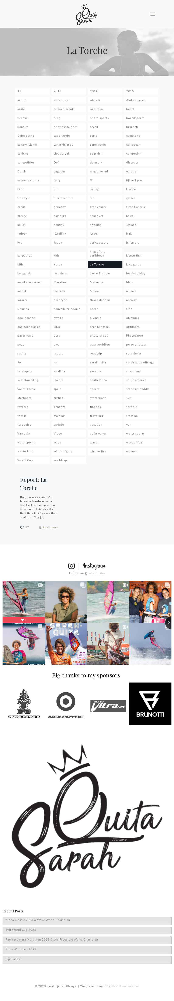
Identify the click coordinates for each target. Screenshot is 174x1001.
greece (22, 216)
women (131, 451)
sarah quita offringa (140, 362)
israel (94, 233)
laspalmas (61, 273)
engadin (59, 171)
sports (94, 389)
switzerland (98, 398)
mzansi (22, 300)
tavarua (22, 407)
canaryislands (63, 144)
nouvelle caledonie (67, 309)
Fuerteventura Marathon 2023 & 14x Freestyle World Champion (52, 939)
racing (21, 353)
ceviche (22, 153)
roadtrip (96, 353)
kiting (21, 264)
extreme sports (28, 180)
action (21, 100)
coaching (96, 153)
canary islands (27, 144)
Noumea (23, 309)
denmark (96, 162)
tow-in (22, 415)
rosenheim (133, 353)
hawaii (130, 216)
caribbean (133, 144)
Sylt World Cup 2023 (21, 929)
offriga (58, 318)
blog (57, 118)
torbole (131, 407)
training (59, 415)
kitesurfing (134, 255)
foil (56, 189)
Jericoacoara (99, 242)
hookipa (96, 225)
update (59, 424)
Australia (96, 109)
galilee (131, 198)
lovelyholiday (136, 273)
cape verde (98, 144)
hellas (21, 225)
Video (58, 433)
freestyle (23, 198)
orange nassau (100, 326)
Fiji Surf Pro (14, 959)
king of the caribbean (97, 253)
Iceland (131, 225)
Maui (129, 282)
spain (57, 389)
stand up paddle (138, 389)
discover (132, 162)
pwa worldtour (100, 344)
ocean (94, 309)
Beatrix (22, 118)
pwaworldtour (136, 344)
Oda (129, 309)
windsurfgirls (63, 451)
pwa (57, 344)
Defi (57, 162)
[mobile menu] (152, 14)
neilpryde (60, 300)
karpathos (24, 255)
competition (26, 162)
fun (92, 198)
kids (57, 255)
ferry (57, 180)
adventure (61, 100)
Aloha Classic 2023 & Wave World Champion (38, 920)
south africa (98, 380)
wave (57, 442)
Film (20, 189)
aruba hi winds (64, 109)
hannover (96, 216)
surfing (58, 398)
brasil (94, 127)
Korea (58, 264)
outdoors (133, 326)
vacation (96, 424)
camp (94, 135)
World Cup (25, 460)
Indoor (22, 233)
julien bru (133, 242)
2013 (57, 91)
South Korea (26, 389)
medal (21, 291)
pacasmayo (25, 335)
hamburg (60, 216)
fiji (92, 180)
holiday (59, 225)
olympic (95, 318)
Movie (94, 291)
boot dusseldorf (65, 127)
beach (130, 109)
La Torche (97, 264)
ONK (57, 326)
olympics (132, 318)
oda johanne (26, 318)
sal (56, 362)
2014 (94, 91)
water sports (135, 433)
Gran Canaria (135, 207)
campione (133, 135)
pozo (21, 344)
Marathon (61, 282)
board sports (99, 118)
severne (95, 371)
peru (57, 335)
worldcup (60, 460)
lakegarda (24, 273)
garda (21, 207)
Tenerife (60, 407)
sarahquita (25, 371)
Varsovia (23, 433)
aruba (21, 109)
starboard (24, 398)
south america (136, 380)
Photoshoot (134, 335)
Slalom (58, 380)
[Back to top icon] (153, 992)
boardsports (135, 118)
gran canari (98, 207)
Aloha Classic (135, 100)
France (131, 189)
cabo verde (62, 135)
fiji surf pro (134, 180)
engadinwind (99, 171)
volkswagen (98, 433)
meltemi (59, 291)
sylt (129, 398)
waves (94, 442)
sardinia (59, 371)
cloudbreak (62, 153)
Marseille (96, 282)
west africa (134, 442)
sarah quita (98, 362)
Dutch (21, 171)
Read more (50, 527)
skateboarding (27, 380)
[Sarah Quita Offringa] (87, 14)
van (128, 424)
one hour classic (28, 326)
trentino (132, 415)
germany (60, 207)
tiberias (95, 407)
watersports (26, 442)
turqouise (24, 424)
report (58, 353)
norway (131, 300)
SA (19, 362)
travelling (97, 415)
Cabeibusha (25, 135)
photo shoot (99, 335)
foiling (94, 189)
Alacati (95, 100)
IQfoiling (60, 233)
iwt (19, 242)
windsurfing (98, 451)
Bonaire (22, 127)
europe (131, 171)
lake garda (133, 264)
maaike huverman (29, 282)
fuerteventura (63, 198)
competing (133, 153)
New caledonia (100, 300)
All (19, 91)
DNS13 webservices (125, 986)
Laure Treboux (100, 273)
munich (131, 291)
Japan (58, 242)
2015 (130, 91)
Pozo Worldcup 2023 (21, 949)
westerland (25, 451)
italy (129, 233)
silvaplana (133, 371)
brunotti (132, 127)
